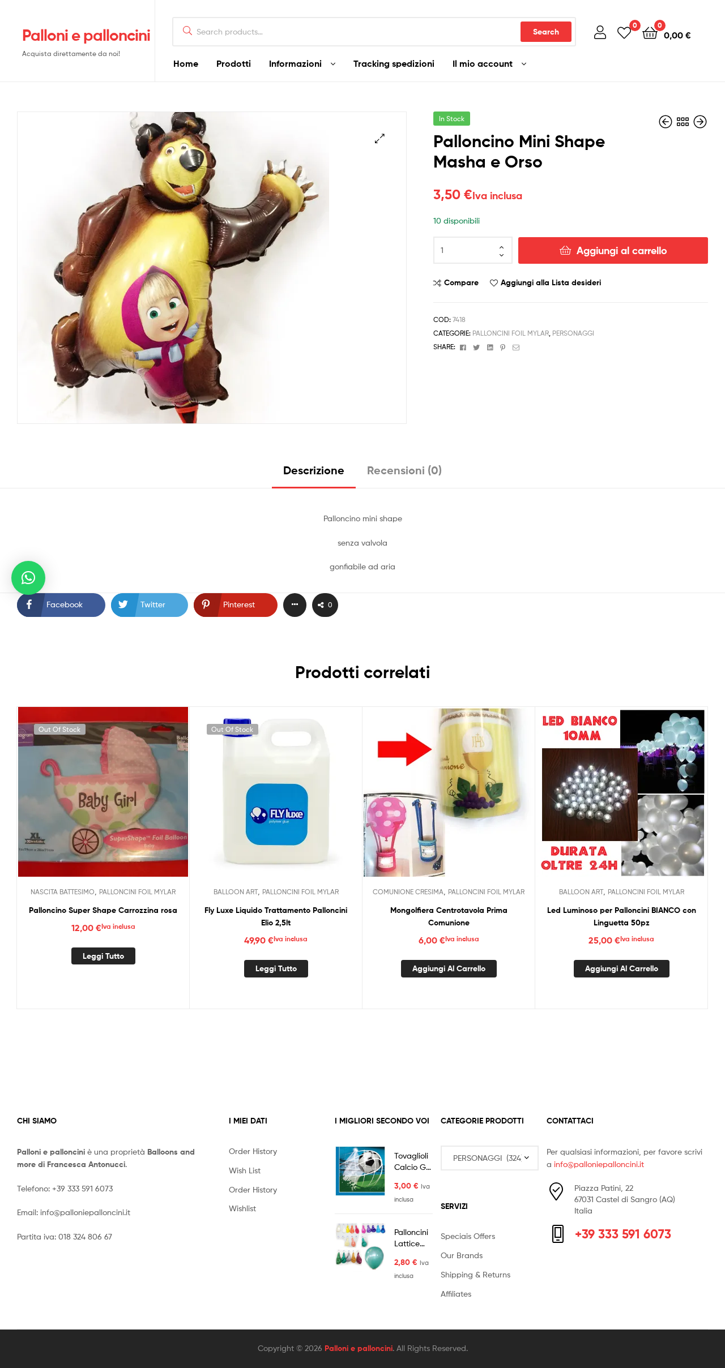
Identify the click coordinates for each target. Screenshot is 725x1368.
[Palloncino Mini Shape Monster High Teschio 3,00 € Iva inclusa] (700, 122)
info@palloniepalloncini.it (85, 1212)
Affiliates (456, 1293)
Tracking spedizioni (393, 63)
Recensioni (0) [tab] (404, 470)
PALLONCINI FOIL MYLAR (510, 333)
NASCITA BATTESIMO (63, 891)
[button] (380, 138)
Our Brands (462, 1255)
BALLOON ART (236, 891)
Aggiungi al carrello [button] (448, 968)
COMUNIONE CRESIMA (408, 891)
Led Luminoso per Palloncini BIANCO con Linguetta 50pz (621, 916)
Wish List (245, 1170)
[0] (624, 32)
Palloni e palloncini (86, 35)
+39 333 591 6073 (82, 1188)
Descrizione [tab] (313, 470)
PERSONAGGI (573, 333)
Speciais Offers (468, 1236)
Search (546, 32)
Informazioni (295, 63)
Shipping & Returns (475, 1274)
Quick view (131, 800)
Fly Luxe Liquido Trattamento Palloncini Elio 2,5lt (275, 916)
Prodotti (233, 63)
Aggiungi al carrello (622, 250)
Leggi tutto (103, 956)
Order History (253, 1151)
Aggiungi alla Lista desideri (551, 282)
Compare (461, 282)
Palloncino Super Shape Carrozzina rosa (103, 910)
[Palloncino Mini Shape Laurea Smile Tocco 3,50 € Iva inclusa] (667, 122)
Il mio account (483, 63)
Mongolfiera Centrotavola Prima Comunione (449, 916)
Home (185, 63)
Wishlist (242, 1208)
